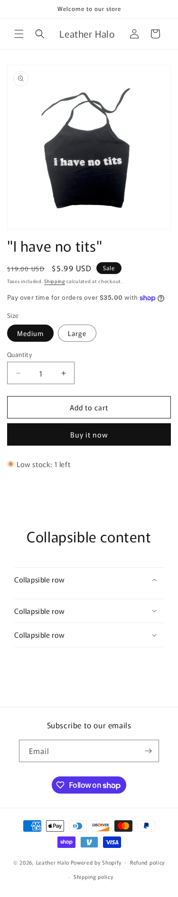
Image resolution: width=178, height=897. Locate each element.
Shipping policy (93, 876)
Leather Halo (52, 862)
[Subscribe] (148, 751)
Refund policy (147, 862)
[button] (19, 33)
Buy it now (89, 434)
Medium (30, 333)
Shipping (54, 281)
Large (77, 333)
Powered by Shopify (96, 862)
